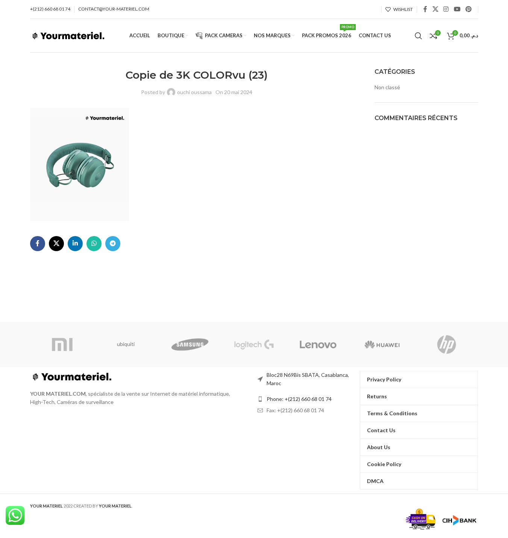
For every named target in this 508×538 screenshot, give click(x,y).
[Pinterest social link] (468, 9)
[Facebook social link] (425, 9)
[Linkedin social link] (75, 243)
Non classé (387, 87)
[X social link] (435, 9)
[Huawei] (382, 344)
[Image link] (71, 375)
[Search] (418, 35)
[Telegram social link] (112, 243)
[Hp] (446, 344)
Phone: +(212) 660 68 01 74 (299, 399)
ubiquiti (126, 344)
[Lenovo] (318, 344)
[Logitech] (254, 344)
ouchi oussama (194, 92)
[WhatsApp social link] (94, 243)
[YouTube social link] (457, 9)
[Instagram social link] (446, 9)
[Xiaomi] (62, 344)
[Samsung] (190, 344)
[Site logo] (68, 35)
